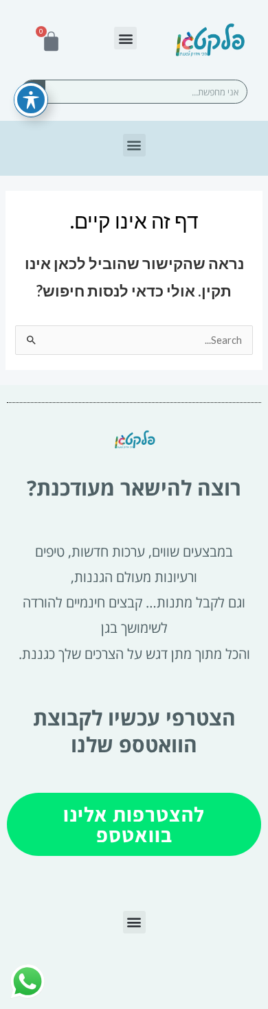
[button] (125, 38)
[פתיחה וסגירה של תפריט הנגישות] (30, 99)
